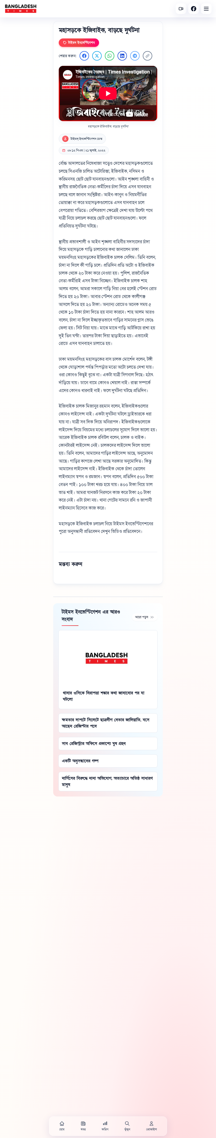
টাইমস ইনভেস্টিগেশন (81, 43)
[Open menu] (206, 8)
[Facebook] (193, 8)
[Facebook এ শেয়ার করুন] (84, 56)
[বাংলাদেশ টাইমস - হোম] (20, 8)
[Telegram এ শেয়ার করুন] (135, 56)
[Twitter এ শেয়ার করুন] (97, 56)
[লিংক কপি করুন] (147, 56)
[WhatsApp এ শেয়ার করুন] (109, 56)
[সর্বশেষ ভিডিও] (181, 8)
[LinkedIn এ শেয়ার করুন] (122, 56)
